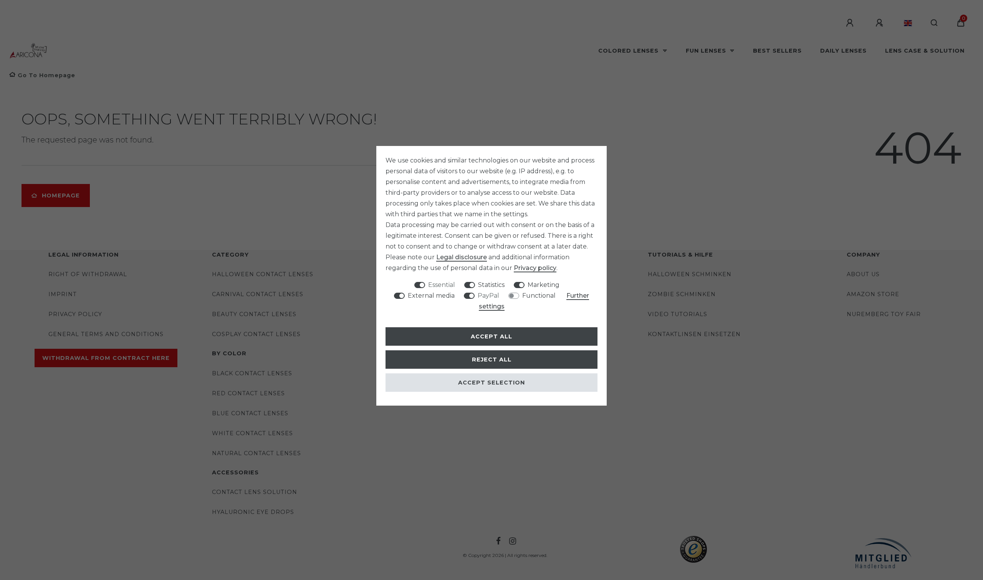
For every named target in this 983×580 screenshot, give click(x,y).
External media (431, 295)
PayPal (488, 295)
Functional (539, 295)
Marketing (543, 284)
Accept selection (491, 382)
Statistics (491, 284)
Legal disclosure (461, 257)
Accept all (491, 336)
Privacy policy (535, 268)
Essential (441, 284)
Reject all (491, 359)
